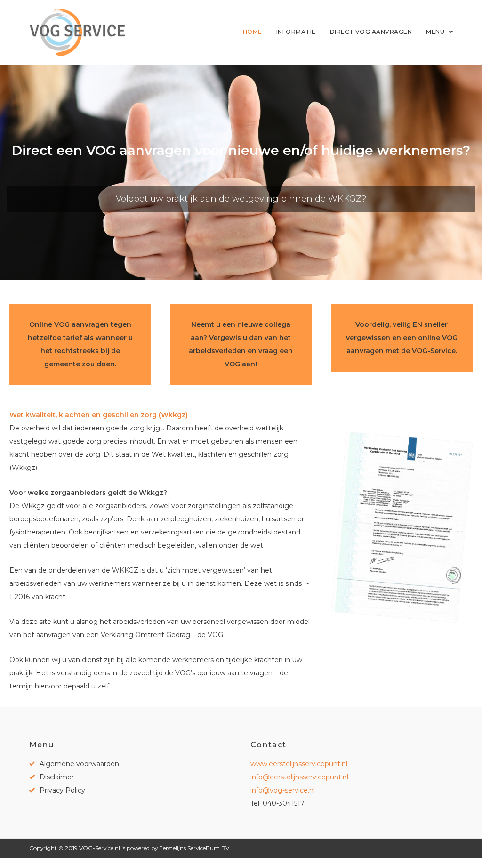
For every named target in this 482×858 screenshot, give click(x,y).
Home (252, 31)
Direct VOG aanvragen (371, 31)
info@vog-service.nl (282, 790)
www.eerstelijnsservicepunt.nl (298, 764)
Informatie (296, 31)
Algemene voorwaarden (79, 764)
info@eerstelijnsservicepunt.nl (299, 777)
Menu (435, 31)
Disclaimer (57, 777)
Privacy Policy (62, 790)
